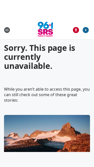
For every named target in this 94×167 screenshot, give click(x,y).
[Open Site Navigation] (7, 30)
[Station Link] (45, 30)
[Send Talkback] (76, 30)
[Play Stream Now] (86, 30)
